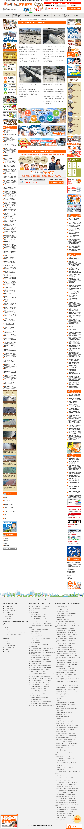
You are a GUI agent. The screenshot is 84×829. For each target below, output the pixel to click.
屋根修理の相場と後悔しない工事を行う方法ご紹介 (41, 655)
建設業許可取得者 (8, 504)
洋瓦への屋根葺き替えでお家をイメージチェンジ (10, 315)
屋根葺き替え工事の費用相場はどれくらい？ (74, 268)
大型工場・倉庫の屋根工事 (36, 642)
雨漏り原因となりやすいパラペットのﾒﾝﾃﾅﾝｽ (10, 184)
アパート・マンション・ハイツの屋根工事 (39, 644)
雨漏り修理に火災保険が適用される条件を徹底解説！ (67, 821)
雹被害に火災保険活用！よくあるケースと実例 (74, 383)
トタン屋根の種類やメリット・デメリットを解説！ (67, 664)
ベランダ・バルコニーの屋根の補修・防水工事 (40, 638)
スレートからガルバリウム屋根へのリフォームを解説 (75, 223)
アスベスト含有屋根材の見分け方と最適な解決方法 (67, 727)
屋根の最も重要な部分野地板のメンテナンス (9, 290)
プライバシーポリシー (9, 511)
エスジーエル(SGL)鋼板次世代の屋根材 (9, 331)
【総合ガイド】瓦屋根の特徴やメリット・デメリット (67, 653)
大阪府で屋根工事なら (9, 507)
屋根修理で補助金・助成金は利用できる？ (74, 387)
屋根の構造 (7, 155)
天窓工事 (75, 130)
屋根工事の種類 (74, 80)
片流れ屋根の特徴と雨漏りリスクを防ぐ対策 (10, 245)
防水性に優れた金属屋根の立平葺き (63, 780)
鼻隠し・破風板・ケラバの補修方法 (10, 159)
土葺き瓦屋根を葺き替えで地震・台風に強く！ (10, 206)
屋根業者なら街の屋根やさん (11, 645)
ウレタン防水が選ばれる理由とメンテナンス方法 (10, 177)
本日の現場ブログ (8, 631)
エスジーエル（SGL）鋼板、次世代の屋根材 (65, 778)
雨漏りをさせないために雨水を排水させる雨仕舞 (10, 268)
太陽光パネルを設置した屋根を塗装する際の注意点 (41, 701)
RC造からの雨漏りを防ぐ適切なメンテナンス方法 (10, 354)
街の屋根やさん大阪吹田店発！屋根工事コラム (14, 634)
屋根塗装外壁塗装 (75, 125)
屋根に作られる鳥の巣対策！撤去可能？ (74, 479)
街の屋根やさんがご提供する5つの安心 (17, 16)
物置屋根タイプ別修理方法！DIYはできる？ (74, 459)
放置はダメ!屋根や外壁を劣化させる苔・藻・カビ (10, 308)
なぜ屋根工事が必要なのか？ (74, 258)
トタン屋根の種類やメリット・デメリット (74, 299)
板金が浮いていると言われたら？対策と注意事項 (75, 425)
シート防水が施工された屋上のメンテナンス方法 (10, 181)
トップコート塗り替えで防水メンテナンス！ (10, 383)
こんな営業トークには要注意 (74, 416)
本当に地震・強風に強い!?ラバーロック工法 (65, 796)
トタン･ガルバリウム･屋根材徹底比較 (9, 324)
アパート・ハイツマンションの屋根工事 (74, 486)
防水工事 (75, 107)
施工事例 (27, 15)
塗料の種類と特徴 (74, 509)
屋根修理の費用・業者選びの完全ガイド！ (10, 138)
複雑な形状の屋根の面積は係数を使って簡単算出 (66, 708)
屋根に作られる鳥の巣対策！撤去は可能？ (39, 697)
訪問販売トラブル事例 (74, 418)
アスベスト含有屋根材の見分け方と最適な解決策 (10, 282)
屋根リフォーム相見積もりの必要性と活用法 (40, 659)
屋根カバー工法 (77, 90)
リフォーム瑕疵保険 (9, 614)
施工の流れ (46, 15)
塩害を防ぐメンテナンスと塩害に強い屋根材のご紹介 (67, 788)
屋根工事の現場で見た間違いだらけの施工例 (74, 363)
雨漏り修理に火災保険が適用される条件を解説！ (74, 380)
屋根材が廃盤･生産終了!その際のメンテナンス (10, 311)
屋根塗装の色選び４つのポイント (73, 366)
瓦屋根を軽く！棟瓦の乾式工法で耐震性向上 (65, 721)
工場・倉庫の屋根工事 (74, 482)
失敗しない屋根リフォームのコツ (74, 262)
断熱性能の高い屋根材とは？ (8, 368)
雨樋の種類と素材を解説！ (36, 699)
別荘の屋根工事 (72, 488)
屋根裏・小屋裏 (8, 255)
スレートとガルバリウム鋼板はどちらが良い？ (74, 219)
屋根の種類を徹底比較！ (72, 282)
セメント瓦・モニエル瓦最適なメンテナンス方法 (10, 203)
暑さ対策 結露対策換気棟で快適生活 (9, 258)
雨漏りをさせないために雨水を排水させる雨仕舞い (67, 802)
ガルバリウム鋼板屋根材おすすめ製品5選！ (74, 240)
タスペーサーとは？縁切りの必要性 (9, 173)
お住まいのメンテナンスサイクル (63, 756)
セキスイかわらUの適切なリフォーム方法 (65, 621)
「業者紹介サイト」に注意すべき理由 (74, 439)
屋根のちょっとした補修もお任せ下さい (39, 618)
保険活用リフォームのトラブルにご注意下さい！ (66, 784)
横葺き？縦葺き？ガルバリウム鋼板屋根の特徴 (75, 243)
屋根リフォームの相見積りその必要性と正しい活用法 (75, 399)
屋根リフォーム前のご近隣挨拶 (37, 620)
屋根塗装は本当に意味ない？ (8, 141)
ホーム (7, 15)
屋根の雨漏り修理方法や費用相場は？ (10, 350)
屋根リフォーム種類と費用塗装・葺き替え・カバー (75, 286)
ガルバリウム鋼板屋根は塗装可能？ (74, 229)
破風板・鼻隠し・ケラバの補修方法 (63, 676)
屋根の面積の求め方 (9, 235)
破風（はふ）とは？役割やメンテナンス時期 (10, 387)
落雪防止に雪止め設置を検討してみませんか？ (40, 686)
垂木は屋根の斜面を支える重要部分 (38, 671)
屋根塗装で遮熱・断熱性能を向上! (74, 373)
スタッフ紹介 (7, 500)
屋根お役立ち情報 (73, 335)
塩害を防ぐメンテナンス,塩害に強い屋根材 (10, 304)
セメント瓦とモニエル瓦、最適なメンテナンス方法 (67, 670)
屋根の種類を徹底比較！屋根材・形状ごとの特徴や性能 (67, 655)
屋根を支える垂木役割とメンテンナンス (9, 346)
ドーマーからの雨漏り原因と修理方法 (9, 361)
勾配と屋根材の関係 (9, 265)
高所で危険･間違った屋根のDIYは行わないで (65, 739)
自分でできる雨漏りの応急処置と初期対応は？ (74, 377)
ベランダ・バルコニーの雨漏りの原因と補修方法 (10, 195)
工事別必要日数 (72, 329)
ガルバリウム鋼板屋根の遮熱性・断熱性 (74, 233)
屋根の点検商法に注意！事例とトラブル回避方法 (74, 422)
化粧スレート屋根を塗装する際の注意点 (73, 309)
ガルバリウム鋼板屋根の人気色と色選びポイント (66, 649)
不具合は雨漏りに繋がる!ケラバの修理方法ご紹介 (10, 162)
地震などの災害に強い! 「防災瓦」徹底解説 (74, 360)
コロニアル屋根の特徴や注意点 (73, 296)
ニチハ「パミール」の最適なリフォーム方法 (65, 623)
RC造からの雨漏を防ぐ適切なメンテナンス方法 (66, 737)
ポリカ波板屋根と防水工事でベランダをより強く (75, 469)
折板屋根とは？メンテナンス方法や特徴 (74, 303)
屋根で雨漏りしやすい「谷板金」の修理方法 (9, 272)
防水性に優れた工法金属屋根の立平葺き (9, 225)
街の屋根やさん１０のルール (11, 610)
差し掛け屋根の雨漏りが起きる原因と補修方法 (10, 252)
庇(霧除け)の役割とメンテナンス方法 (8, 217)
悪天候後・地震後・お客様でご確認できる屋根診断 (67, 613)
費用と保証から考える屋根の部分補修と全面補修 (41, 667)
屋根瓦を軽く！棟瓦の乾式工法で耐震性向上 (74, 353)
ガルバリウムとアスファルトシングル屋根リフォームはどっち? (10, 319)
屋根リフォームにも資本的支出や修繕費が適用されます (42, 665)
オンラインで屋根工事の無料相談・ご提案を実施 (74, 395)
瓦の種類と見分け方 (9, 275)
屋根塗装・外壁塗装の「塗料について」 (64, 615)
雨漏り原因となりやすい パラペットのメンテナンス (41, 678)
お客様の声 (37, 15)
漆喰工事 (75, 96)
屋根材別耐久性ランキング (8, 300)
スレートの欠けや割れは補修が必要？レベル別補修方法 (67, 662)
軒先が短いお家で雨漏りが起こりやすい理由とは (10, 278)
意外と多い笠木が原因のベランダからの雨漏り (10, 166)
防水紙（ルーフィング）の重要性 (63, 763)
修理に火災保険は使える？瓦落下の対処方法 (75, 346)
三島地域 (6, 538)
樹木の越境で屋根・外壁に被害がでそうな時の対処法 (75, 432)
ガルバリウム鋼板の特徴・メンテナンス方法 (65, 733)
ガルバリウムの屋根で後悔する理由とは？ (9, 328)
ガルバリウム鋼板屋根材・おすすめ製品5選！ (65, 636)
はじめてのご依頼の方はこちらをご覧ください (40, 606)
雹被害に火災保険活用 (61, 817)
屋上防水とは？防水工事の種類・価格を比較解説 (10, 192)
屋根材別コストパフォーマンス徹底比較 (10, 297)
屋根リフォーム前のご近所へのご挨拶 (73, 402)
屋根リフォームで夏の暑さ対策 (37, 640)
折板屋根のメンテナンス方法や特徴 (63, 666)
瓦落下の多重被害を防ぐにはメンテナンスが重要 (74, 342)
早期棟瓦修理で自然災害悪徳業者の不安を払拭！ (10, 210)
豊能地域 (6, 540)
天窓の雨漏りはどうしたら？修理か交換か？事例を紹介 (67, 678)
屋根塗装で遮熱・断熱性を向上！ (63, 716)
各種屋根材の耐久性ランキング (62, 769)
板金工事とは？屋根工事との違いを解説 (10, 149)
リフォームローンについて (36, 663)
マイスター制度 (8, 618)
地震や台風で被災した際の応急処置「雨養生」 (10, 228)
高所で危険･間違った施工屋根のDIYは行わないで (10, 343)
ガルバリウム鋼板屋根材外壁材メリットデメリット (75, 246)
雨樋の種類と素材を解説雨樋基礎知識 (10, 376)
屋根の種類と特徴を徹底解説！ (9, 131)
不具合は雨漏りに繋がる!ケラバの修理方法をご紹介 (67, 687)
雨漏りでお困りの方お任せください (38, 616)
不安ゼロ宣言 (7, 612)
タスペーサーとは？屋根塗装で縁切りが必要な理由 (67, 685)
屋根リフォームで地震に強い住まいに (38, 635)
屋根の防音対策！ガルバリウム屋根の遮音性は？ (75, 250)
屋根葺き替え (76, 85)
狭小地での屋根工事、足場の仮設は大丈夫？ (65, 630)
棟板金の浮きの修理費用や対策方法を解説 (10, 152)
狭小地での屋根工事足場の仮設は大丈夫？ (74, 323)
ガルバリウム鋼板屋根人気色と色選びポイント (74, 236)
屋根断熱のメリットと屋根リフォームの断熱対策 (10, 372)
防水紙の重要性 (8, 287)
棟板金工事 (76, 119)
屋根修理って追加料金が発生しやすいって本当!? (74, 429)
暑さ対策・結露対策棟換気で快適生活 (64, 712)
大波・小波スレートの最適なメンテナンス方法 (10, 214)
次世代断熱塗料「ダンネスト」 (72, 370)
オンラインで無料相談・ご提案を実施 (38, 608)
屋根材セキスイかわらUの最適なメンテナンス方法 (75, 316)
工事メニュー (56, 15)
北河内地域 (6, 545)
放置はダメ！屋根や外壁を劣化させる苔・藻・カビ (67, 790)
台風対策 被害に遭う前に (36, 633)
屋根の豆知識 (7, 293)
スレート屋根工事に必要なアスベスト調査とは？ (10, 379)
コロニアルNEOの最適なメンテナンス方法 (74, 320)
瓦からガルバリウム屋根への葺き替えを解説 (74, 226)
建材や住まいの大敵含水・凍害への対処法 (9, 262)
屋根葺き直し (76, 113)
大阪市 (5, 543)
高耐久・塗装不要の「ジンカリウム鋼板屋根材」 (66, 735)
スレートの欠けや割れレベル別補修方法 (74, 292)
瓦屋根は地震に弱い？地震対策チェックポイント (75, 356)
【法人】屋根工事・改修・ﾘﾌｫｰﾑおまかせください (75, 492)
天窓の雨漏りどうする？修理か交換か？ (10, 365)
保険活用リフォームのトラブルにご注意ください (75, 436)
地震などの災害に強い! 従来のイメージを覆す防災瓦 (67, 725)
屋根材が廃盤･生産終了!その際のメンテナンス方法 (66, 691)
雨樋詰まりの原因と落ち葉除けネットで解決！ (75, 476)
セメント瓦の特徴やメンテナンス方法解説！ (10, 199)
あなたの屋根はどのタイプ (61, 609)
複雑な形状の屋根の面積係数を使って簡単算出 (10, 238)
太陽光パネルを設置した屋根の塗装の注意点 (74, 306)
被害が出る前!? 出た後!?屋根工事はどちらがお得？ (75, 412)
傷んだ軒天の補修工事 (61, 750)
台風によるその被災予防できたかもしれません (75, 339)
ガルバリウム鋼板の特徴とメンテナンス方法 (10, 335)
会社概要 (76, 15)
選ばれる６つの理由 (9, 608)
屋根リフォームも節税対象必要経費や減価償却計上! (75, 496)
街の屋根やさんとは (9, 606)
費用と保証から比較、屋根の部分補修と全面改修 (75, 272)
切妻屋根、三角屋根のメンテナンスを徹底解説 (10, 248)
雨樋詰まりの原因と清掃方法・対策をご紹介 (40, 693)
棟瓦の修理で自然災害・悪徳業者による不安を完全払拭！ (68, 694)
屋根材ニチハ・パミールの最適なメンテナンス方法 (75, 313)
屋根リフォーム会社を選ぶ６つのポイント (75, 333)
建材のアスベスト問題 (9, 284)
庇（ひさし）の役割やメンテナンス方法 (10, 357)
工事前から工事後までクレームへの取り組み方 (74, 405)
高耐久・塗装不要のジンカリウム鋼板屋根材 (10, 339)
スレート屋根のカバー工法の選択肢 (75, 289)
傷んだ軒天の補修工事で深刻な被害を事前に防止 (10, 170)
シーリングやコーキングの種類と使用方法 (10, 221)
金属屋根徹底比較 (60, 775)
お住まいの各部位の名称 (10, 134)
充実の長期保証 (8, 616)
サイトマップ (7, 518)
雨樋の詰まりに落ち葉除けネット (37, 695)
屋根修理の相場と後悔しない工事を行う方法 (74, 265)
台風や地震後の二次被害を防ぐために (74, 349)
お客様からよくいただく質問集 (62, 619)
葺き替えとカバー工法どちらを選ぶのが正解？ (74, 279)
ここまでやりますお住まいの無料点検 (66, 16)
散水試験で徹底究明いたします (37, 631)
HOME (20, 19)
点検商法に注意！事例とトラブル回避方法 (39, 621)
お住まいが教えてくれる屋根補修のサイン (74, 275)
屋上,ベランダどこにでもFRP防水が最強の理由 (10, 188)
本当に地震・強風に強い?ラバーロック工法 (10, 232)
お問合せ (6, 514)
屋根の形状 (7, 241)
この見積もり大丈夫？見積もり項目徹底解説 (74, 409)
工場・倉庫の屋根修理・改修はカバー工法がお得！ (75, 466)
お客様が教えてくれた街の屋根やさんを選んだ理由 (15, 633)
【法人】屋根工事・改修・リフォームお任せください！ (42, 648)
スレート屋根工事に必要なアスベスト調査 (65, 729)
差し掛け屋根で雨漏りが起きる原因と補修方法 (66, 800)
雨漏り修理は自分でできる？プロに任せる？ (10, 145)
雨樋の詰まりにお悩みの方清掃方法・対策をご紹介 (75, 473)
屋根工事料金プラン (35, 612)
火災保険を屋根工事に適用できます (38, 636)
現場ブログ (25, 19)
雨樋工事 (75, 102)
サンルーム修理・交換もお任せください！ (74, 462)
